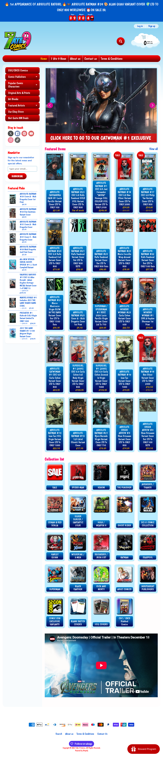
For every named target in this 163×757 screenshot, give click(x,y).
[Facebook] (17, 133)
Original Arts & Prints (19, 92)
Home (44, 59)
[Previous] (50, 105)
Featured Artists (24, 106)
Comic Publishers (24, 77)
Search (59, 733)
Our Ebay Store (16, 111)
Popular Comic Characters (24, 85)
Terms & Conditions (111, 59)
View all (153, 149)
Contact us (90, 59)
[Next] (152, 105)
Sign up (151, 26)
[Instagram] (11, 140)
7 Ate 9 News (58, 59)
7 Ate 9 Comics (80, 748)
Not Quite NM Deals (18, 118)
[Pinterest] (24, 133)
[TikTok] (17, 140)
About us (75, 59)
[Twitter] (11, 133)
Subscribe (17, 176)
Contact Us (102, 733)
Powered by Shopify (81, 751)
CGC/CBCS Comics (18, 70)
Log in (140, 26)
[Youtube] (31, 133)
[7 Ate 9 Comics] (17, 41)
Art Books (13, 99)
